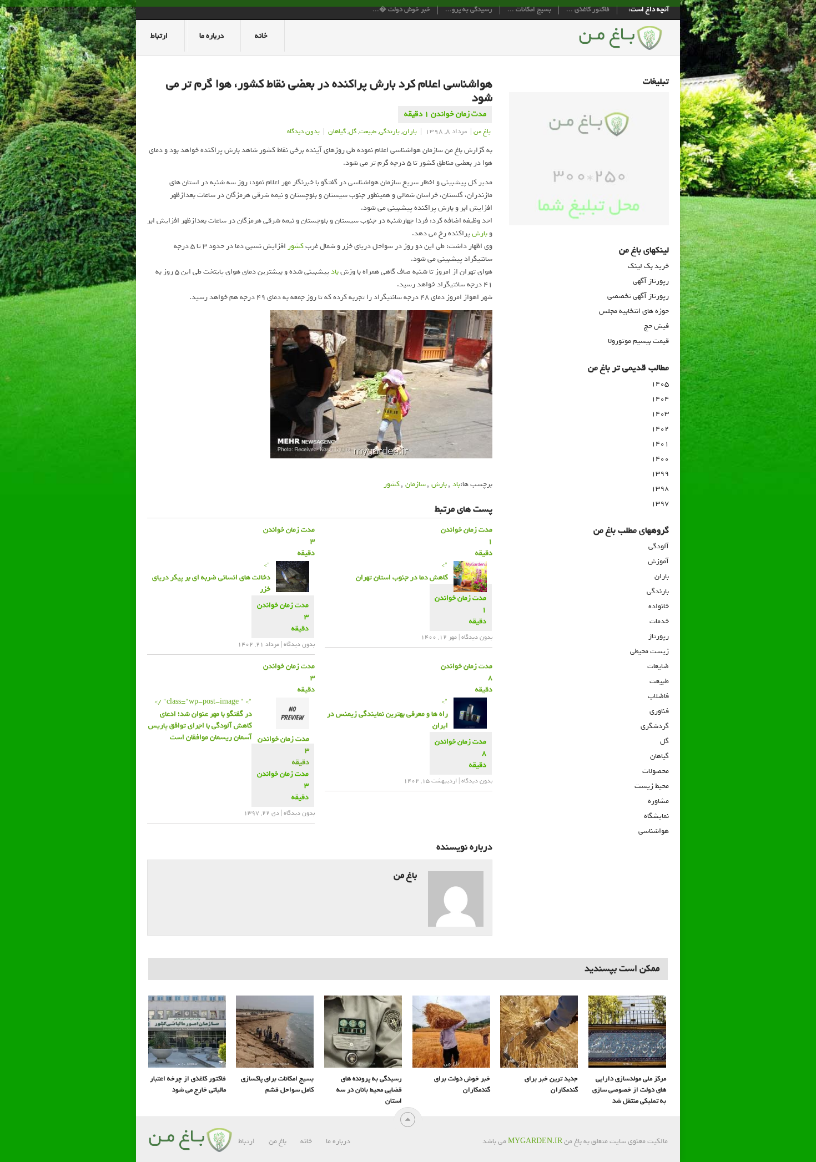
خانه (261, 35)
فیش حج (656, 326)
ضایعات (658, 666)
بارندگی (389, 131)
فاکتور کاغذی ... (588, 10)
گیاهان (337, 131)
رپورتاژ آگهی (651, 281)
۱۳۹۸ (660, 488)
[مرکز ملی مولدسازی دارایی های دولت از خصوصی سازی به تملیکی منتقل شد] (627, 1032)
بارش (479, 233)
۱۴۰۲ (660, 429)
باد (335, 271)
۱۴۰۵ (660, 384)
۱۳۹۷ (660, 503)
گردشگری (655, 726)
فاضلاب (658, 696)
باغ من (482, 131)
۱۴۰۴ (660, 399)
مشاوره (658, 801)
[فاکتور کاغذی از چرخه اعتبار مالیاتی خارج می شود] (187, 1032)
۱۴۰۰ (660, 458)
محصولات (655, 771)
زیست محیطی (649, 651)
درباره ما (211, 35)
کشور (296, 246)
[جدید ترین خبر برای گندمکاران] (539, 1032)
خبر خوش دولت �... (401, 10)
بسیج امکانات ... (529, 10)
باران (409, 131)
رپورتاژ (658, 636)
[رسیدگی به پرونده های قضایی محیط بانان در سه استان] (363, 1032)
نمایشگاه (656, 816)
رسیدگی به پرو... (468, 10)
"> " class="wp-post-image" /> (200, 719)
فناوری (659, 711)
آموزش (658, 561)
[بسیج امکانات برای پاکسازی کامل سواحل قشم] (275, 1032)
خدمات (659, 621)
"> (211, 577)
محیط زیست (651, 786)
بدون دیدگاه (303, 131)
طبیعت (367, 131)
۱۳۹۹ (660, 473)
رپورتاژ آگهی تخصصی (638, 296)
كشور (392, 484)
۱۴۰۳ (660, 414)
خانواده (658, 606)
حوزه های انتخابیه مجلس (634, 311)
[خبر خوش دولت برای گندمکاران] (451, 1032)
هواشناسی (653, 831)
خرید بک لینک (648, 266)
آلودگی (658, 546)
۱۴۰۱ (660, 443)
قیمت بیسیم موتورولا (638, 341)
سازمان (415, 484)
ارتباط (159, 35)
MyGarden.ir (535, 1141)
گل (352, 131)
